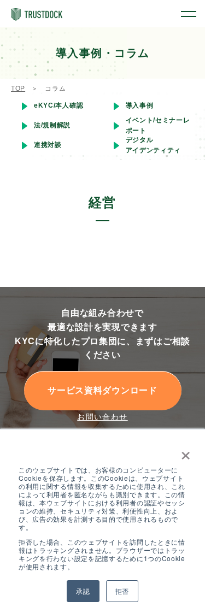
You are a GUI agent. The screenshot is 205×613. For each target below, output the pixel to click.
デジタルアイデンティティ (153, 145)
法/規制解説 (52, 125)
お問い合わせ (102, 416)
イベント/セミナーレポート (158, 125)
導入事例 (140, 105)
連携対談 (48, 145)
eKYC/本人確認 (58, 105)
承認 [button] (83, 591)
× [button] (183, 451)
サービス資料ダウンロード (102, 390)
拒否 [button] (122, 591)
